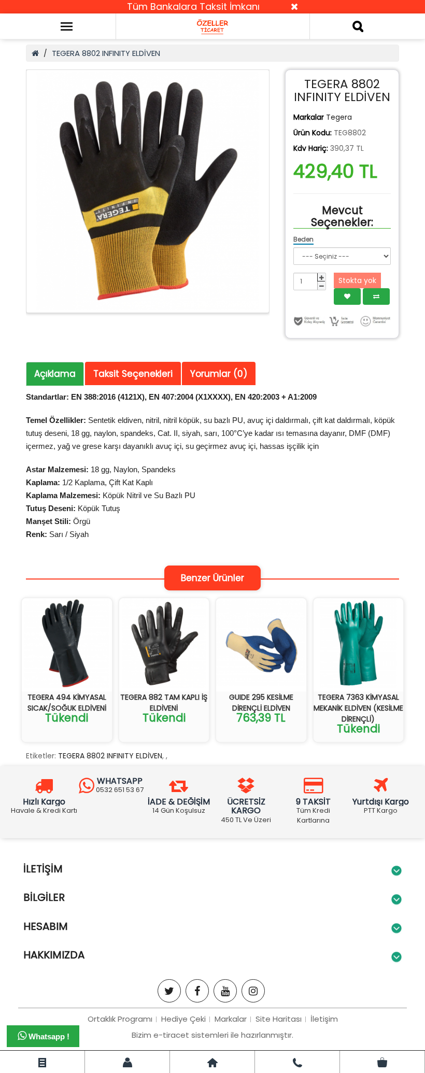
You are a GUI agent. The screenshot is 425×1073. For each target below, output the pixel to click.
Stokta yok (357, 280)
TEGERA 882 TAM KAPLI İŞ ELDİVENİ (163, 702)
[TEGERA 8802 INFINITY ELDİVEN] (148, 191)
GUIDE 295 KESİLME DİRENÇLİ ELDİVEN (261, 702)
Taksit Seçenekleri (133, 374)
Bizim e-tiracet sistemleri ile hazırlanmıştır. (212, 1034)
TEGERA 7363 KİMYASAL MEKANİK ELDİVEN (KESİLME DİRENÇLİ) (358, 708)
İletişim (324, 1018)
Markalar (231, 1018)
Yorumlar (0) (218, 374)
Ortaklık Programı (120, 1018)
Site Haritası (279, 1018)
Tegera (339, 117)
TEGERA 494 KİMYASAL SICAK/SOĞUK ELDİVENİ (66, 702)
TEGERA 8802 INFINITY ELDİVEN (106, 53)
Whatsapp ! (47, 1036)
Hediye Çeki (183, 1018)
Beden (303, 239)
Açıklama (55, 374)
